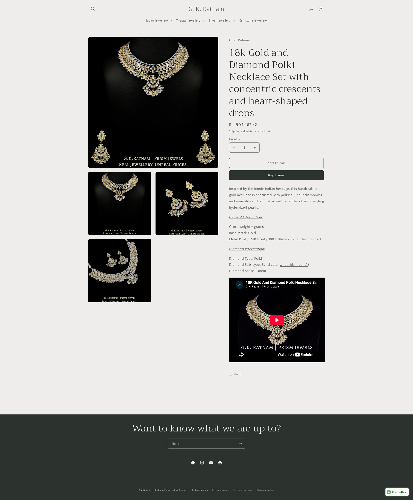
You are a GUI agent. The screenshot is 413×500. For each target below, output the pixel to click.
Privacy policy (220, 490)
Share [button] (237, 374)
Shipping (234, 131)
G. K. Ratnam (156, 490)
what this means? (294, 265)
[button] (93, 9)
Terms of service (243, 490)
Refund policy (200, 490)
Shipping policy (266, 490)
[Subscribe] (240, 444)
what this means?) (306, 239)
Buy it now (276, 175)
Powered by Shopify (176, 490)
